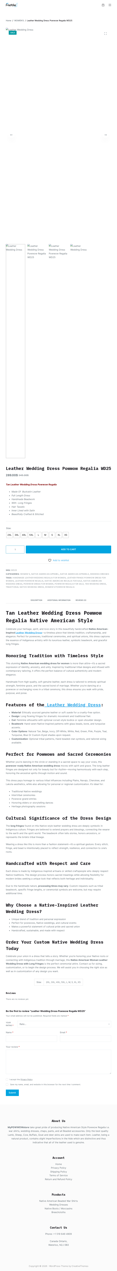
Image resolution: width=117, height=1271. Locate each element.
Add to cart (68, 549)
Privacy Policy (27, 1079)
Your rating (9, 1023)
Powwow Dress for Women (39, 584)
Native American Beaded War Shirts (58, 1200)
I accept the (21, 1079)
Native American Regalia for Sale (63, 581)
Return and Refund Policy (58, 1179)
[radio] (9, 535)
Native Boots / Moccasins (58, 1208)
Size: (8, 528)
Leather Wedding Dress (29, 632)
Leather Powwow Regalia (29, 581)
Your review (13, 1046)
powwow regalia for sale (69, 584)
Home (58, 1164)
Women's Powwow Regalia (59, 587)
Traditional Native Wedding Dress (25, 587)
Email (63, 1032)
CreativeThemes (80, 1266)
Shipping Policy (58, 1171)
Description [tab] (36, 600)
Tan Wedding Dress (95, 584)
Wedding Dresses (99, 574)
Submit (12, 1092)
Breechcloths (58, 1212)
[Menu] (110, 5)
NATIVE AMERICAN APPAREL (45, 574)
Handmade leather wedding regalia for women (39, 578)
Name (9, 1032)
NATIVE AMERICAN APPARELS (74, 574)
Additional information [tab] (58, 600)
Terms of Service (58, 1175)
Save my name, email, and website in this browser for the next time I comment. (45, 1084)
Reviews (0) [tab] (81, 600)
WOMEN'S (25, 574)
